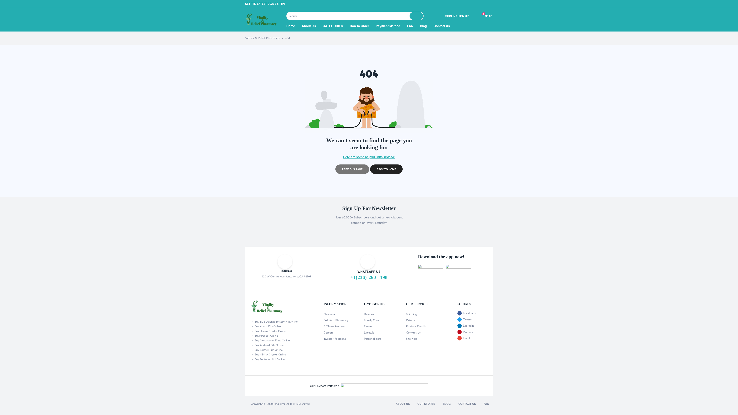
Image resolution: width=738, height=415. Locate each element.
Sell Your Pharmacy (336, 320)
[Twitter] (470, 4)
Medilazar (279, 404)
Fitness (368, 326)
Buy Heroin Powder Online (270, 331)
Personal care (372, 338)
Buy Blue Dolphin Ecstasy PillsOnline (276, 321)
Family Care (371, 320)
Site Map (411, 338)
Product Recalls (416, 326)
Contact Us (413, 332)
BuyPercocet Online (266, 335)
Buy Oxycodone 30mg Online (272, 340)
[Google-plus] (489, 4)
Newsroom (330, 314)
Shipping (411, 314)
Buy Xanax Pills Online (268, 326)
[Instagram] (479, 4)
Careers (328, 332)
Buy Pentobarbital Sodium (270, 359)
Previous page (352, 169)
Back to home (386, 169)
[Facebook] (460, 4)
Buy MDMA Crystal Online (270, 354)
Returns (410, 320)
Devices (369, 314)
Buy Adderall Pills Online (269, 345)
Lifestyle (369, 332)
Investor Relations (335, 338)
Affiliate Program (334, 326)
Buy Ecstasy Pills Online (269, 350)
